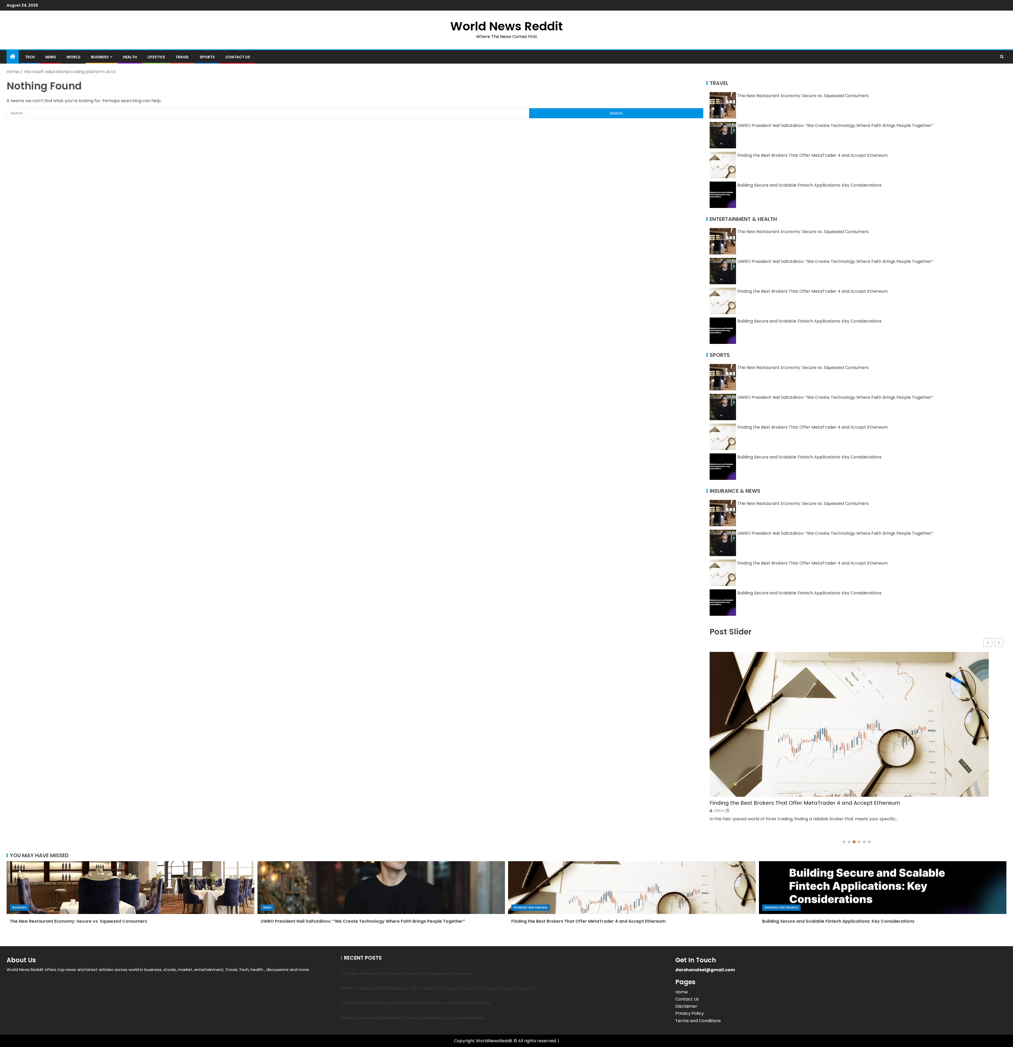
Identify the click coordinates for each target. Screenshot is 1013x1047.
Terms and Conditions (698, 1021)
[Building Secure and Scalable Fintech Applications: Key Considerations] (883, 887)
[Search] (1001, 57)
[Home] (13, 57)
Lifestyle (156, 57)
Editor (719, 795)
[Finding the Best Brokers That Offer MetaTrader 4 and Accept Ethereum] (632, 887)
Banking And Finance (530, 907)
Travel (182, 57)
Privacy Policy (689, 1013)
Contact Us (237, 57)
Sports (207, 57)
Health (130, 57)
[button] (999, 642)
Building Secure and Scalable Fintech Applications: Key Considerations (809, 185)
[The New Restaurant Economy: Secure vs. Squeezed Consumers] (130, 887)
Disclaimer (686, 1006)
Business (100, 57)
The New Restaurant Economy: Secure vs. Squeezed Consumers (803, 96)
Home (681, 992)
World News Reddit (506, 26)
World (73, 57)
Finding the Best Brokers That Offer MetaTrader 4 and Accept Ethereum (812, 155)
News (50, 57)
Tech (30, 57)
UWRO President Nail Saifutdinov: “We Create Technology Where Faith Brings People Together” (835, 125)
